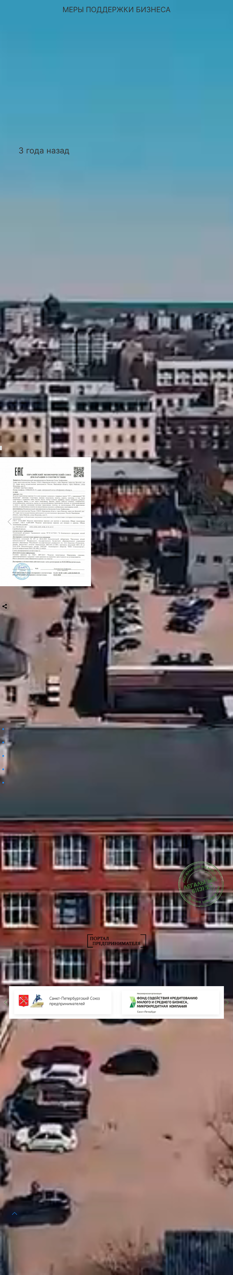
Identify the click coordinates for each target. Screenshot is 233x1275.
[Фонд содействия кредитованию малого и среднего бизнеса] (170, 1002)
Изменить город (90, 1229)
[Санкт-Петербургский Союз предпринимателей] (62, 1002)
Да (47, 1229)
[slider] (45, 521)
